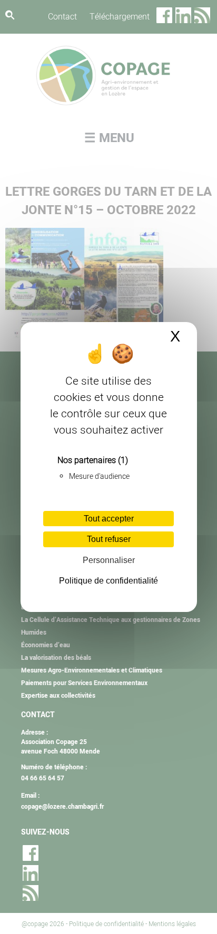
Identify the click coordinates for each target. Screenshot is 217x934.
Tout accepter (109, 518)
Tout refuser (109, 539)
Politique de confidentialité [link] (108, 580)
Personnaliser (109, 560)
